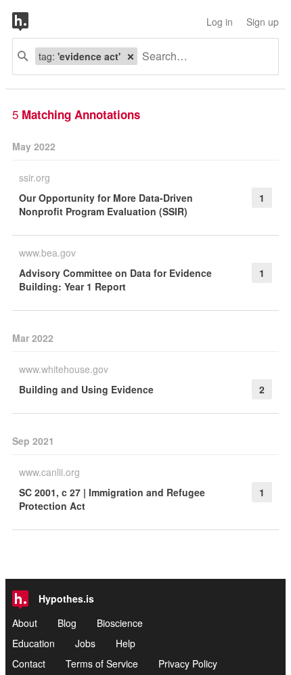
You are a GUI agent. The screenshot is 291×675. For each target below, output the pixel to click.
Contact (28, 663)
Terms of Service (102, 663)
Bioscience (120, 623)
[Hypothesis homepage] (30, 21)
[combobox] (202, 56)
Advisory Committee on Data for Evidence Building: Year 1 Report (115, 279)
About (24, 623)
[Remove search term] (130, 56)
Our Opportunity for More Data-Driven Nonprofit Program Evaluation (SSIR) (106, 204)
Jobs (85, 643)
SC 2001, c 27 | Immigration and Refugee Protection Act (112, 499)
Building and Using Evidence (86, 389)
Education (33, 643)
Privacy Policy (187, 663)
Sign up (262, 22)
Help (125, 643)
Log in (219, 22)
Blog (67, 623)
